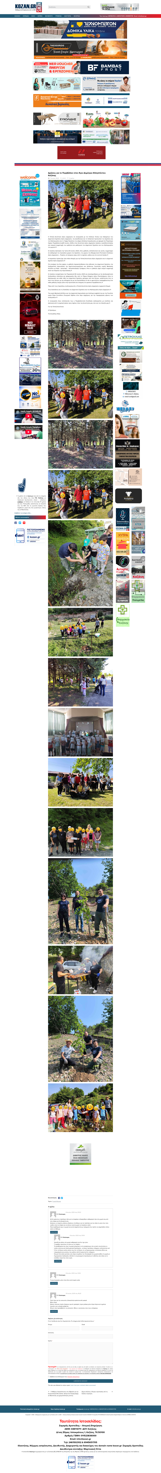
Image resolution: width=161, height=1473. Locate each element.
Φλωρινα (77, 16)
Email (83, 1324)
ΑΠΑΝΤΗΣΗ (54, 1232)
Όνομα (50, 1324)
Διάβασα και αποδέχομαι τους (65, 1377)
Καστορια (67, 16)
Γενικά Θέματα (56, 1201)
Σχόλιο (50, 1341)
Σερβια (40, 16)
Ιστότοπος (51, 1333)
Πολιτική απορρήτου (62, 1369)
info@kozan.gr (134, 1409)
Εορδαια (26, 16)
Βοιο (33, 16)
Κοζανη (17, 16)
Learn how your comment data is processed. (83, 1385)
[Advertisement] (30, 461)
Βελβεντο (49, 16)
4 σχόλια (71, 178)
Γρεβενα (58, 16)
